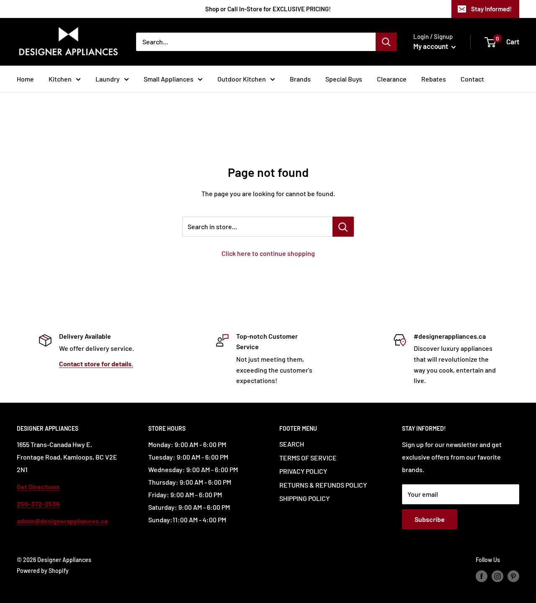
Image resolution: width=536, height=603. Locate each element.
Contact (472, 79)
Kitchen (60, 79)
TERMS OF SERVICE (308, 458)
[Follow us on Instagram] (497, 576)
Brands (300, 79)
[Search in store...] (343, 227)
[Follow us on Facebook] (481, 576)
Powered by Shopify (43, 570)
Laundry (107, 79)
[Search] (386, 42)
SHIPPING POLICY (304, 498)
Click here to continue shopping (268, 253)
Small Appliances (168, 79)
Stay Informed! (491, 9)
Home (25, 79)
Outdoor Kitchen (241, 79)
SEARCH (291, 444)
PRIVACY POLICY (303, 471)
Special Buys (343, 79)
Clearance (392, 79)
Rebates (433, 79)
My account (431, 46)
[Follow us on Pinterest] (513, 576)
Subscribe (430, 519)
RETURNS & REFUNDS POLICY (323, 485)
